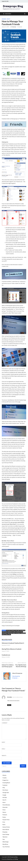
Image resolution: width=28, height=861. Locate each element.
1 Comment (19, 26)
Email (4, 748)
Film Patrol (5, 790)
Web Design (6, 841)
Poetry (4, 817)
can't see (17, 630)
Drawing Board (6, 782)
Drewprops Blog (13, 6)
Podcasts (5, 814)
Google (4, 795)
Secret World (6, 829)
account (8, 630)
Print (4, 822)
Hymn (4, 802)
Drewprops (13, 26)
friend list (10, 631)
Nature (4, 812)
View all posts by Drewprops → (16, 677)
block (13, 630)
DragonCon (5, 780)
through (9, 633)
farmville (4, 631)
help (14, 631)
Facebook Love (6, 655)
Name (4, 742)
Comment (5, 722)
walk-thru (8, 634)
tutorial (18, 633)
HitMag (16, 859)
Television (5, 837)
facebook (22, 630)
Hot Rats (5, 797)
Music (4, 809)
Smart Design (6, 834)
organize (4, 633)
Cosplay (5, 777)
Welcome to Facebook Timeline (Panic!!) (13, 643)
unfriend (23, 633)
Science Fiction (6, 827)
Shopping (5, 832)
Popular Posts (6, 819)
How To (8, 18)
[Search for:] (14, 766)
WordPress (5, 844)
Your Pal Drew (6, 846)
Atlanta (4, 775)
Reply (9, 705)
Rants (4, 824)
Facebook (4, 18)
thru (14, 633)
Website (4, 755)
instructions (19, 631)
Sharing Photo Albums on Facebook (11, 649)
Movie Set (5, 807)
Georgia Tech (6, 792)
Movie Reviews (6, 804)
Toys (4, 839)
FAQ (4, 787)
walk (3, 634)
